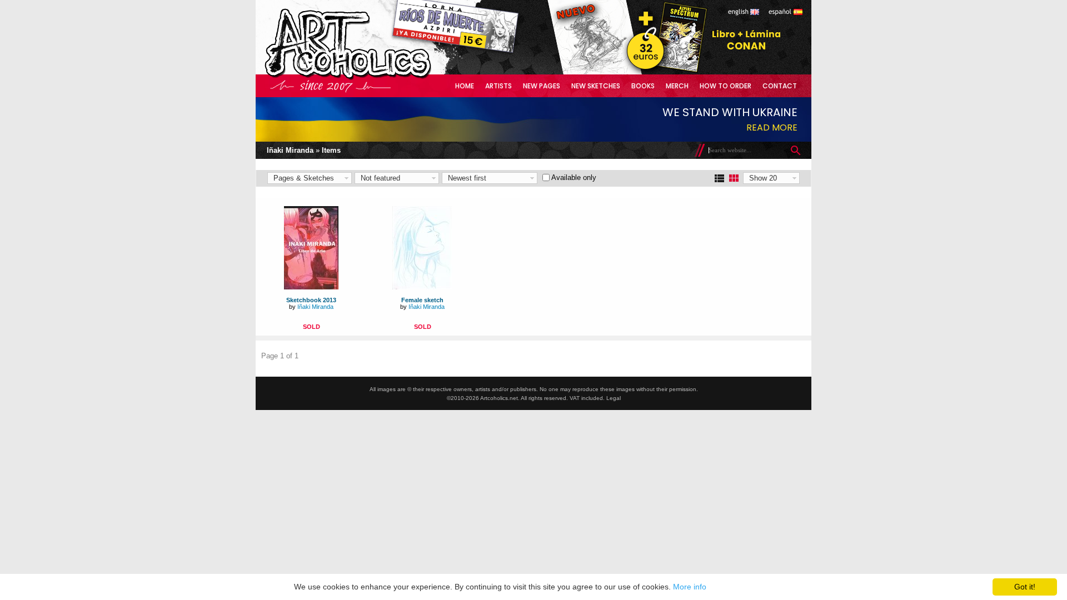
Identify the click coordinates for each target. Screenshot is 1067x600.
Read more (771, 127)
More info (689, 586)
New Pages (541, 86)
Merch (677, 86)
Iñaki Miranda (290, 150)
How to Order (725, 86)
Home (464, 86)
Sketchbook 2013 (311, 300)
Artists (498, 86)
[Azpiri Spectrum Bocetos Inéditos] (664, 72)
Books (643, 86)
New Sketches (595, 86)
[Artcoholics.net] (369, 77)
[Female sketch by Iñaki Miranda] (422, 287)
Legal (613, 398)
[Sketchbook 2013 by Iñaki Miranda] (311, 287)
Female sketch (422, 300)
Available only (573, 177)
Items (331, 150)
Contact (779, 86)
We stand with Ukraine (729, 112)
